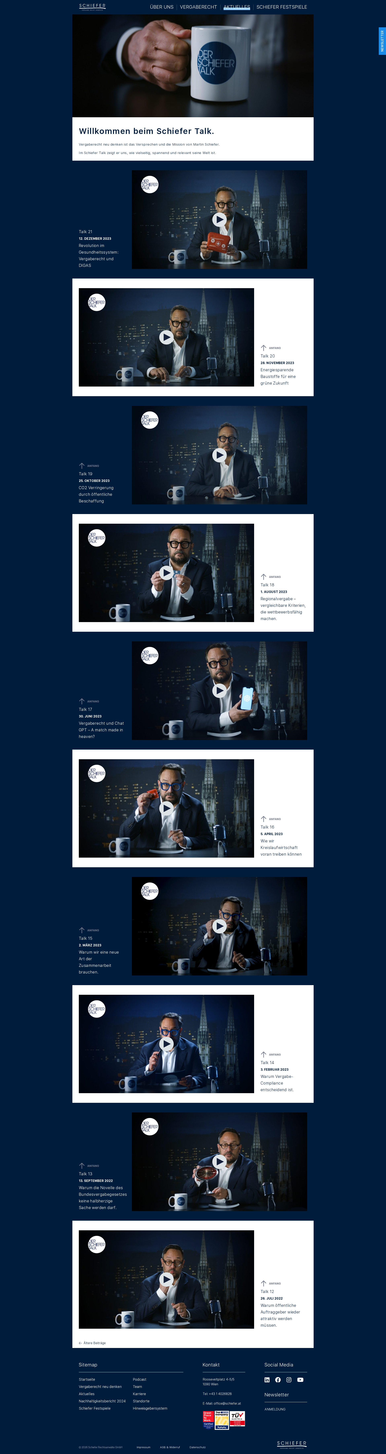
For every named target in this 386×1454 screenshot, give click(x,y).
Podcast (139, 1379)
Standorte (141, 1401)
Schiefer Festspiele (95, 1408)
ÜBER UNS (161, 7)
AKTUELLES (237, 7)
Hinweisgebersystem (150, 1408)
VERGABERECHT (198, 7)
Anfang (275, 348)
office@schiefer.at (227, 1403)
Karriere (139, 1394)
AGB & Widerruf (170, 1447)
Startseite (87, 1379)
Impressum (143, 1447)
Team (137, 1387)
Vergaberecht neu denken (100, 1387)
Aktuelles (86, 1394)
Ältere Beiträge (95, 1343)
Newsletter (382, 41)
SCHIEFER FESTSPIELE (282, 7)
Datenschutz (198, 1447)
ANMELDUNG (275, 1409)
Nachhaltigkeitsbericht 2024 (102, 1401)
